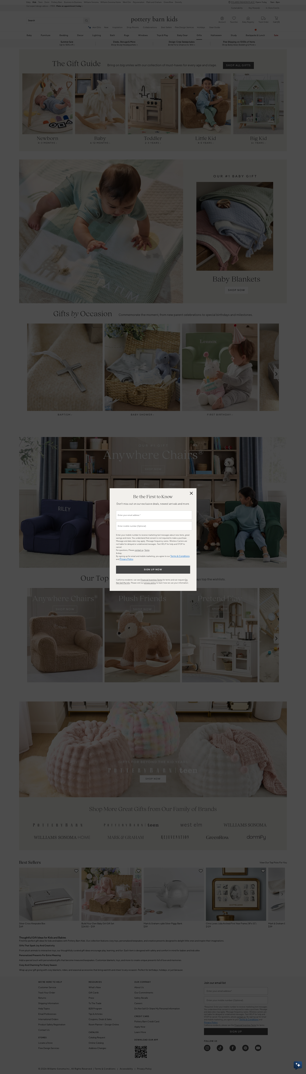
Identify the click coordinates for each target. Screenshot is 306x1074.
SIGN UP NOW (153, 569)
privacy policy (150, 583)
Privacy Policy (126, 559)
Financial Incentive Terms (151, 580)
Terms (146, 550)
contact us (139, 550)
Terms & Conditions (180, 556)
